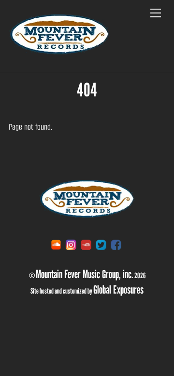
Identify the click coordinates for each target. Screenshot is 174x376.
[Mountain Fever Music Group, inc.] (59, 53)
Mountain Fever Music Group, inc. (84, 274)
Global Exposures (118, 289)
